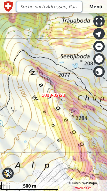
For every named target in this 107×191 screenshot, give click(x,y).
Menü (95, 6)
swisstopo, (90, 183)
